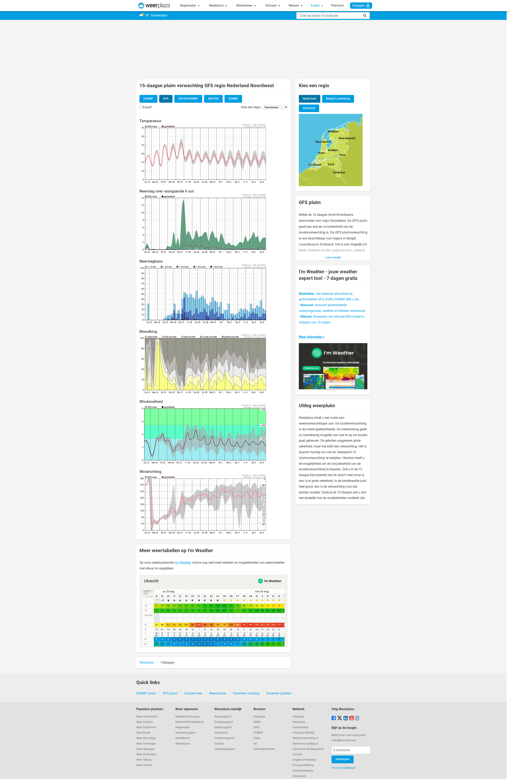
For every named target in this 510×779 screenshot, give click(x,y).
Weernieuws (182, 743)
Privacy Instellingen (343, 767)
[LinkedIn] (345, 718)
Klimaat (271, 5)
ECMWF (148, 98)
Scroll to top (503, 772)
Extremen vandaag (246, 693)
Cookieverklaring (302, 770)
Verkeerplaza (300, 727)
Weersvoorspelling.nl (305, 743)
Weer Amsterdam (147, 716)
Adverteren (221, 732)
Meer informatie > (312, 337)
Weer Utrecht (144, 765)
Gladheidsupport (224, 749)
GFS (165, 98)
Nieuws (294, 5)
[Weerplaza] (154, 5)
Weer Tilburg (144, 759)
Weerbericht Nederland (189, 722)
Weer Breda (143, 732)
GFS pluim (170, 693)
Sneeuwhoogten (185, 732)
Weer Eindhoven (146, 727)
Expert (315, 5)
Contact (219, 743)
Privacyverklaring (303, 765)
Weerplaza (298, 722)
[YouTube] (351, 718)
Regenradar (188, 5)
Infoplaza (259, 716)
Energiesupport (223, 722)
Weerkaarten (218, 693)
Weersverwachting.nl (305, 738)
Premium (337, 5)
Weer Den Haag (145, 738)
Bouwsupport (222, 716)
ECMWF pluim (146, 693)
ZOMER (233, 98)
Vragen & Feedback (304, 759)
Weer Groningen (146, 743)
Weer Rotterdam (146, 754)
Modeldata (306, 294)
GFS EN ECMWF (188, 98)
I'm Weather (183, 562)
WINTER (213, 98)
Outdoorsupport (224, 738)
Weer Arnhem (144, 722)
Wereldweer (244, 5)
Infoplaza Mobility (303, 732)
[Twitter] (339, 718)
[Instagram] (357, 718)
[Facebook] (334, 718)
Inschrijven (342, 759)
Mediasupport (223, 727)
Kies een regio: (251, 107)
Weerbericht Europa (187, 716)
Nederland (216, 5)
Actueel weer (193, 693)
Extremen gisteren (278, 693)
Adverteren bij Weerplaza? (308, 749)
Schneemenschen (264, 749)
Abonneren (299, 776)
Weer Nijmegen (145, 749)
